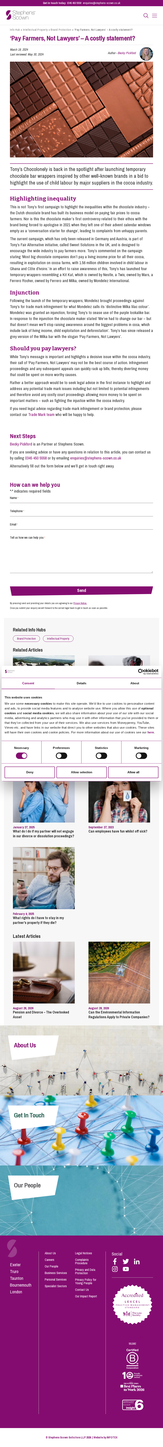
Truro (14, 1271)
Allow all (133, 772)
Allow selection (81, 772)
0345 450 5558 (74, 3)
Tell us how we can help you (27, 537)
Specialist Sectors (56, 1286)
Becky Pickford (127, 53)
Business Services (56, 1273)
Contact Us (82, 1289)
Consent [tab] (28, 683)
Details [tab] (81, 683)
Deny (29, 772)
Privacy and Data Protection (85, 1271)
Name (14, 498)
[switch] (61, 756)
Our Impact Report (86, 1296)
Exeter (15, 1265)
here (150, 732)
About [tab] (134, 683)
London (16, 1292)
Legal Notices (83, 1253)
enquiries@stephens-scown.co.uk (101, 3)
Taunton (16, 1278)
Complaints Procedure (82, 1261)
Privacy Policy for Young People (85, 1281)
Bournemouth (20, 1285)
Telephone (17, 511)
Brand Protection (61, 30)
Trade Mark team (41, 414)
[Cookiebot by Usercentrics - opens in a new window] (141, 672)
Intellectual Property (35, 30)
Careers (49, 1259)
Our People (51, 1266)
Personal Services (56, 1279)
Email (14, 524)
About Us (50, 1253)
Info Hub (15, 30)
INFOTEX (112, 1437)
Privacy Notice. (80, 603)
